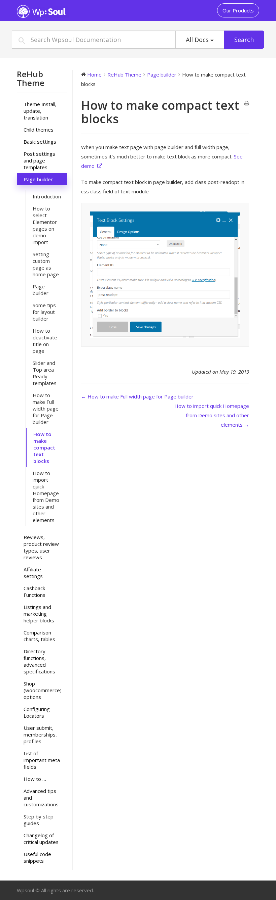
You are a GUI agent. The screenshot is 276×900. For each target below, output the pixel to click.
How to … (35, 778)
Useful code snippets (37, 857)
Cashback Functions (34, 591)
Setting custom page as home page (46, 264)
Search (244, 40)
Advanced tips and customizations (41, 798)
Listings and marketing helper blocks (39, 614)
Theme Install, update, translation (40, 111)
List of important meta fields (42, 760)
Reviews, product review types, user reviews (41, 547)
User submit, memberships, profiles (40, 734)
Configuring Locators (37, 712)
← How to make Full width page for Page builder (137, 396)
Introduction (47, 196)
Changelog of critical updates (41, 838)
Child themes (39, 129)
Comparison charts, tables (39, 636)
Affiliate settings (33, 572)
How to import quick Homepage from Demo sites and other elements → (211, 415)
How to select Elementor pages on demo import (45, 225)
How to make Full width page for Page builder (46, 408)
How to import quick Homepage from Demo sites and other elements (46, 496)
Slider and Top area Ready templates (45, 373)
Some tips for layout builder (44, 312)
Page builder (38, 179)
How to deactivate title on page (45, 340)
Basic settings (40, 141)
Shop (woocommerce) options (43, 690)
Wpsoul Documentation (59, 11)
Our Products (238, 10)
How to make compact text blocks (44, 447)
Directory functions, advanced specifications (39, 661)
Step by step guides (39, 819)
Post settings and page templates (39, 160)
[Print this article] (246, 103)
